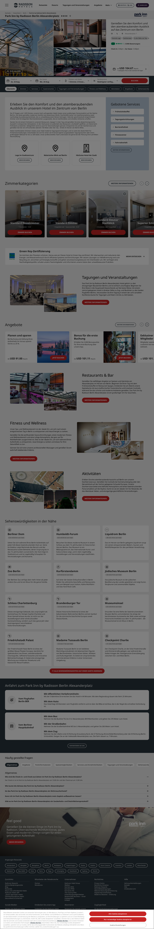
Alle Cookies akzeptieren (118, 914)
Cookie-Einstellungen (118, 925)
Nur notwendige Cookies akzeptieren (118, 919)
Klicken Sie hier (62, 921)
